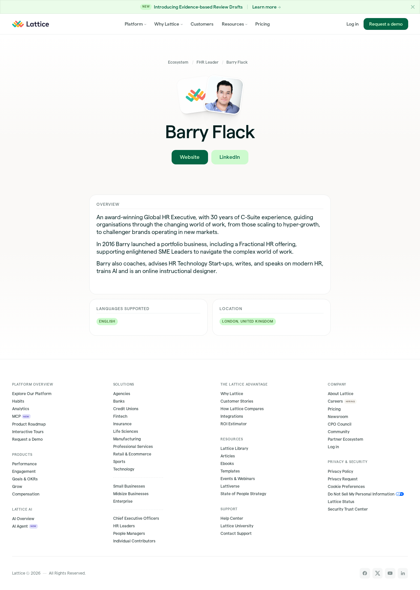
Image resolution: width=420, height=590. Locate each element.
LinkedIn (230, 157)
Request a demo (385, 24)
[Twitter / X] (377, 573)
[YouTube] (390, 573)
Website (190, 157)
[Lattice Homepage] (30, 24)
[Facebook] (365, 573)
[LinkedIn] (403, 573)
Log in (352, 24)
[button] (412, 7)
